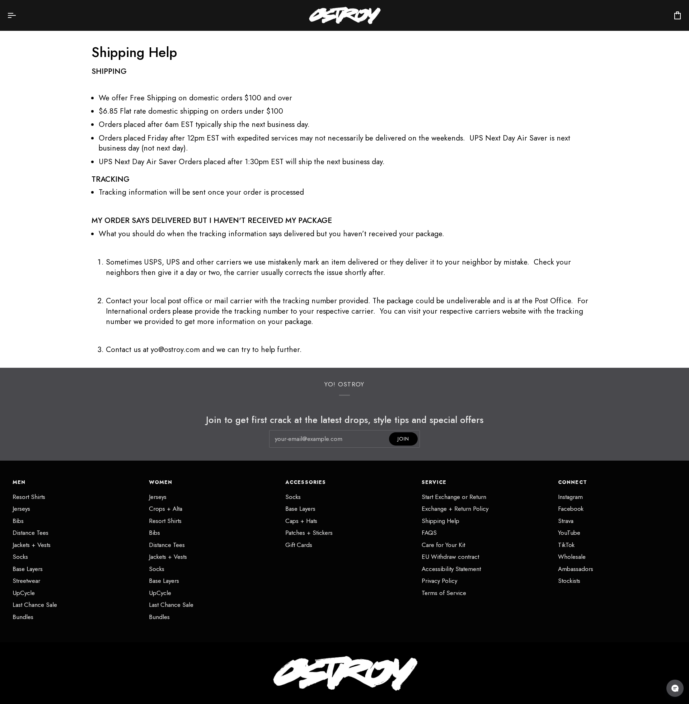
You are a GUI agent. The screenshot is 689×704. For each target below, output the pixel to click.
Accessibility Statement (451, 569)
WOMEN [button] (161, 482)
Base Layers (28, 569)
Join (403, 438)
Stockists (569, 580)
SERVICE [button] (434, 482)
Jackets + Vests (32, 545)
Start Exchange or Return (454, 497)
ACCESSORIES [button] (305, 482)
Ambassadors (575, 569)
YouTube (569, 532)
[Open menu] (18, 15)
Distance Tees (30, 532)
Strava (565, 521)
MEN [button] (19, 482)
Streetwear (26, 580)
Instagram (570, 497)
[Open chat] (675, 688)
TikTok (566, 545)
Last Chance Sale (35, 604)
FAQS (429, 532)
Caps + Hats (301, 521)
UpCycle (24, 593)
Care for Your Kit (443, 545)
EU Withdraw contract (450, 556)
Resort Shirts (29, 497)
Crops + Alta (165, 508)
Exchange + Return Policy (455, 508)
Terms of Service (444, 593)
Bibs (18, 521)
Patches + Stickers (309, 532)
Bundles (23, 617)
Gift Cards (298, 545)
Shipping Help (440, 521)
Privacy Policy (439, 580)
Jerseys (21, 508)
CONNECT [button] (572, 482)
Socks (20, 556)
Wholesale (572, 556)
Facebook (570, 508)
